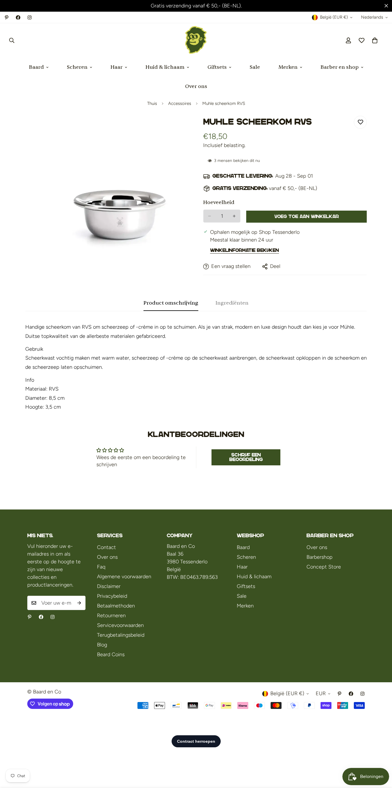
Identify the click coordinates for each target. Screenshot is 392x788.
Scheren (77, 67)
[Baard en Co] (196, 40)
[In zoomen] (183, 127)
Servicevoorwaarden (120, 625)
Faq (101, 567)
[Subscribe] (79, 603)
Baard (36, 67)
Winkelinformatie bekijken (244, 250)
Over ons (196, 86)
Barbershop (319, 557)
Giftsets (217, 67)
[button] (374, 40)
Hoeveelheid (218, 202)
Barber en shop (340, 67)
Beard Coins (111, 654)
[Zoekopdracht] (11, 40)
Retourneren (111, 615)
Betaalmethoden (116, 606)
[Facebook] (18, 17)
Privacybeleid (112, 596)
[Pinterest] (6, 17)
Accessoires (179, 103)
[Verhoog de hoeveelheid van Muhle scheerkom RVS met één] (234, 216)
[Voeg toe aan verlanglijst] (360, 122)
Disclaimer (109, 586)
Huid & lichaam (165, 67)
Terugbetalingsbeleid (120, 635)
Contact (106, 547)
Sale (255, 67)
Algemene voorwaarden (124, 576)
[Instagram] (29, 17)
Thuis (152, 103)
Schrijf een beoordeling (246, 457)
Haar (116, 67)
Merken (288, 67)
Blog (102, 645)
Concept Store (323, 567)
